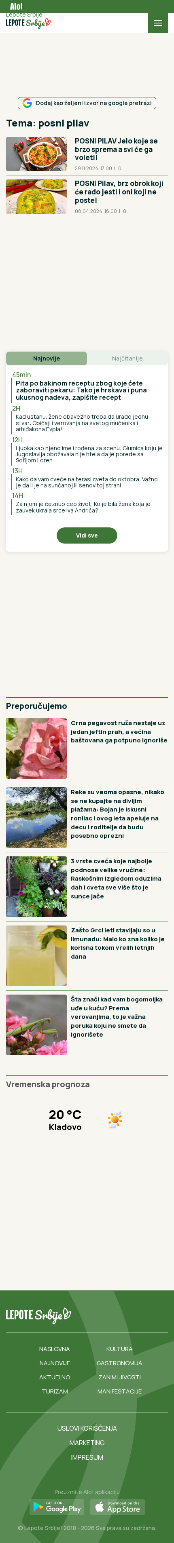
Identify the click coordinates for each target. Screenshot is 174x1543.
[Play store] (57, 1507)
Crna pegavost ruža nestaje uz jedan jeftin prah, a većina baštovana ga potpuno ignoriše (119, 731)
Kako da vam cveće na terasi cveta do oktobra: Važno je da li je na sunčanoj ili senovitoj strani (87, 482)
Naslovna (54, 1349)
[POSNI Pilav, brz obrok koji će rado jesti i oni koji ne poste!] (36, 196)
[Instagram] (136, 1316)
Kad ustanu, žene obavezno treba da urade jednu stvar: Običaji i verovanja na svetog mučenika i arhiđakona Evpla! (82, 423)
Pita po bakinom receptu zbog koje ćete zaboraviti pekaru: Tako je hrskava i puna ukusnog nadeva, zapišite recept (81, 390)
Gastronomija (119, 1363)
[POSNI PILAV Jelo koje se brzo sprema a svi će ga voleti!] (36, 154)
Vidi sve (87, 535)
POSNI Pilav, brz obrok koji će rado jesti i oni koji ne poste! (119, 191)
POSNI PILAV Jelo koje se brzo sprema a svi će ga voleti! (116, 149)
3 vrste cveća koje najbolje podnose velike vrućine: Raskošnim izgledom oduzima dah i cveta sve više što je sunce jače (116, 878)
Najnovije (55, 1363)
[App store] (117, 1507)
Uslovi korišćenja (87, 1428)
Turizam (55, 1391)
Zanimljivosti (119, 1377)
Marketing (87, 1443)
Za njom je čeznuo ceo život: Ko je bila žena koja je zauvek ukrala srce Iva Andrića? (83, 507)
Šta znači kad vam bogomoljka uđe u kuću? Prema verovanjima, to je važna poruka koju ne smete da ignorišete (117, 1016)
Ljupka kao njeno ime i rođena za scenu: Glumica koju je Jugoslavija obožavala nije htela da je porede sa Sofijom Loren (89, 454)
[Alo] (14, 6)
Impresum (87, 1457)
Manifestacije (120, 1391)
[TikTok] (120, 1316)
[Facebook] (103, 1316)
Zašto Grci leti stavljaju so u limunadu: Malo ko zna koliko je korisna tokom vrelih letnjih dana (118, 943)
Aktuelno (54, 1377)
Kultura (119, 1349)
